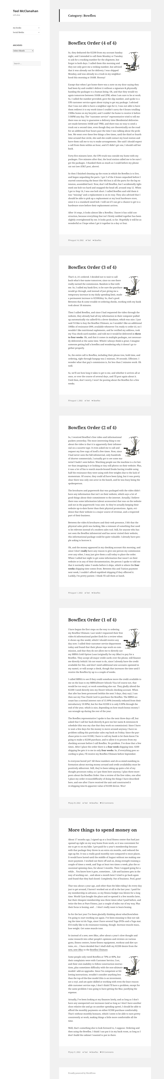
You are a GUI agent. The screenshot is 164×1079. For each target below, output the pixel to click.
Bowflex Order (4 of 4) (92, 43)
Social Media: (18, 32)
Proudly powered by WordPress (81, 1073)
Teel (89, 240)
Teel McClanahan (25, 11)
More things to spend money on (102, 830)
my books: (17, 28)
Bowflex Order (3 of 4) (92, 267)
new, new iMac (75, 949)
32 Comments (108, 803)
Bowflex (97, 240)
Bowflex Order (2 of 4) (92, 427)
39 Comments (108, 1052)
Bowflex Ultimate (99, 949)
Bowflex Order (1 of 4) (92, 620)
